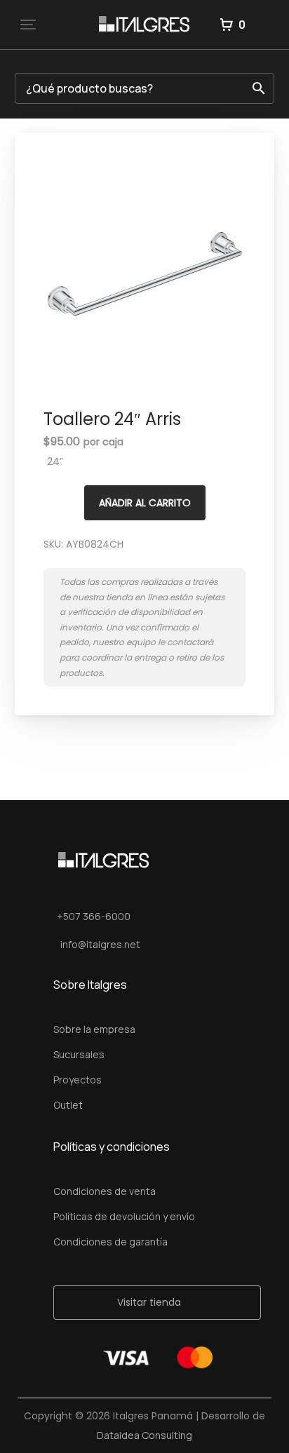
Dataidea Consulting (144, 1435)
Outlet (68, 1104)
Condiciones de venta (104, 1191)
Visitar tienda (149, 1302)
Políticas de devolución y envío (124, 1216)
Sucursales (79, 1054)
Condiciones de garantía (110, 1241)
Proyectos (77, 1079)
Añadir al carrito (145, 503)
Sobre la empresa (94, 1029)
